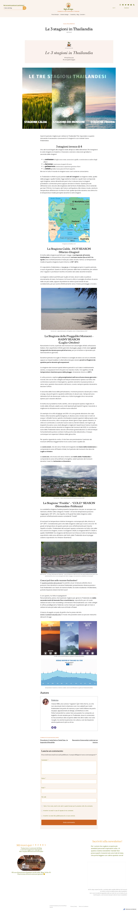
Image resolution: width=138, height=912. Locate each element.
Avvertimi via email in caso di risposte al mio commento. (58, 810)
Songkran (65, 267)
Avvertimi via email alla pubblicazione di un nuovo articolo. (59, 816)
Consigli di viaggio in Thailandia (49, 737)
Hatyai (59, 414)
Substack (126, 8)
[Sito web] (55, 727)
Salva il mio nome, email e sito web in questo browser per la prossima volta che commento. (68, 806)
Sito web (43, 797)
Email (43, 788)
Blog (64, 24)
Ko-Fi (114, 8)
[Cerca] (24, 8)
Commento (44, 760)
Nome (43, 778)
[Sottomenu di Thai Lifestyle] (59, 14)
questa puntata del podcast (52, 583)
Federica (54, 700)
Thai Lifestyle (71, 24)
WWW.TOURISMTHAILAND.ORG (50, 615)
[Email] (52, 727)
